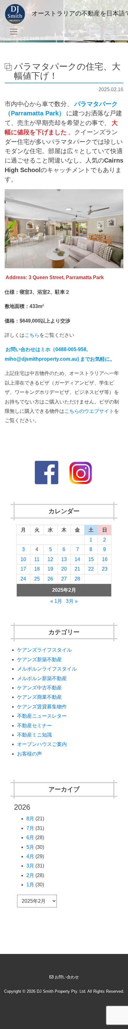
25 (37, 578)
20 (64, 569)
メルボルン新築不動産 (42, 678)
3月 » (72, 601)
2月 (30, 875)
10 (23, 559)
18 (37, 569)
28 (77, 578)
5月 (30, 847)
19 (50, 569)
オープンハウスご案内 (42, 744)
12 (50, 559)
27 (64, 578)
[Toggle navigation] (13, 31)
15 (91, 559)
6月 (30, 837)
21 (77, 569)
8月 (30, 818)
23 (104, 569)
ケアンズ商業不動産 (39, 697)
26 (50, 578)
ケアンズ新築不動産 (39, 659)
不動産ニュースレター (42, 716)
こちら (32, 335)
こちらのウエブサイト (89, 411)
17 (23, 569)
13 (64, 559)
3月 (30, 865)
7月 (30, 828)
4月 (30, 856)
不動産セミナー (34, 725)
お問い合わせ (67, 977)
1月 (30, 884)
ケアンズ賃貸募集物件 (42, 706)
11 (36, 559)
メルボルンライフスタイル (47, 668)
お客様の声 (29, 753)
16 (104, 559)
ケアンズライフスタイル (44, 650)
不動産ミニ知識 (34, 734)
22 (91, 569)
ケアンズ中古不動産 (39, 687)
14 (77, 559)
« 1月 (56, 601)
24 (23, 578)
